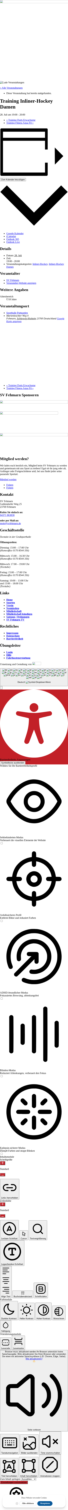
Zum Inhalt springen (10, 1479)
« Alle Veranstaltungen (11, 88)
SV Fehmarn (12, 280)
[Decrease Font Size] (2, 1174)
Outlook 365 (12, 239)
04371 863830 (7, 515)
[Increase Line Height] (2, 1204)
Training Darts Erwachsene (20, 120)
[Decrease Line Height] (2, 1216)
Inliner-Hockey (40, 264)
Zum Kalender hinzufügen (13, 179)
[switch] (1, 843)
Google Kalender (15, 233)
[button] (1, 687)
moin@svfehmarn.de (10, 523)
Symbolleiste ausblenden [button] (12, 763)
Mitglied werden (8, 479)
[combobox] (34, 677)
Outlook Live (13, 242)
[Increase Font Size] (2, 1163)
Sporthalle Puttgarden (17, 312)
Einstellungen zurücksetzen (14, 1482)
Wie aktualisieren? (34, 1359)
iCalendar (11, 236)
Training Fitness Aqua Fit (20, 123)
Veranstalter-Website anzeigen (21, 283)
